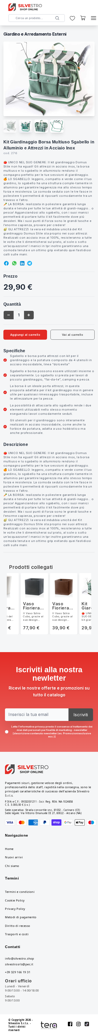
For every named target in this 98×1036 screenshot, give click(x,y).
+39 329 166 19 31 (17, 972)
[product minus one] (9, 315)
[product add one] (29, 315)
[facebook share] (6, 263)
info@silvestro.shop (19, 958)
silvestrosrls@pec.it (19, 964)
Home (9, 849)
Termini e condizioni (19, 892)
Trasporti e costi (16, 934)
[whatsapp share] (14, 263)
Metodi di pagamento (21, 917)
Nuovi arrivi (14, 857)
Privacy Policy (15, 909)
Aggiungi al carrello (25, 335)
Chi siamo (12, 866)
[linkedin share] (22, 263)
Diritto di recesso (17, 926)
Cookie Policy (15, 900)
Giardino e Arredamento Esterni (34, 34)
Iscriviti (80, 714)
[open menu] (93, 18)
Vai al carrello (72, 335)
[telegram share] (29, 263)
